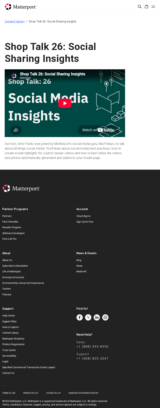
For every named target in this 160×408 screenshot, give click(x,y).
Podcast (6, 294)
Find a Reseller (10, 221)
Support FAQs (9, 321)
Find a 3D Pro (9, 239)
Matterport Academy (13, 338)
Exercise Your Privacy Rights (83, 393)
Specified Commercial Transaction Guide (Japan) (28, 367)
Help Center (8, 315)
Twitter (88, 317)
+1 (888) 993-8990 (92, 346)
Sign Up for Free (84, 221)
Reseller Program (11, 227)
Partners (7, 216)
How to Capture (10, 327)
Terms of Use (8, 393)
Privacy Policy (30, 393)
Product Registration (13, 344)
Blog (78, 260)
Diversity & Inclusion (13, 277)
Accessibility (9, 356)
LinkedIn (97, 317)
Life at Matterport (11, 271)
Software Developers (13, 233)
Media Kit (81, 271)
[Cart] (146, 6)
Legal (5, 361)
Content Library (15, 21)
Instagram (105, 317)
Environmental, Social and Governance (23, 283)
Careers (6, 288)
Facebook (79, 317)
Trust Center (9, 350)
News (79, 266)
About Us (7, 260)
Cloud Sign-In (83, 216)
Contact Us (8, 373)
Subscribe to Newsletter (15, 266)
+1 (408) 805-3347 (92, 358)
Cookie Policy (53, 393)
